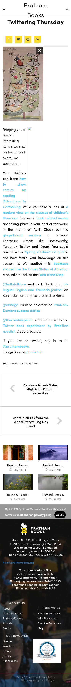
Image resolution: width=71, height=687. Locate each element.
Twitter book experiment (25, 325)
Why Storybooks (47, 618)
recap (15, 363)
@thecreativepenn (17, 319)
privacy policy (42, 515)
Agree (60, 515)
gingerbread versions (22, 235)
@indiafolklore (14, 284)
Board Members (13, 613)
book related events (52, 218)
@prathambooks (16, 346)
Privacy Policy (47, 677)
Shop (41, 628)
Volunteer (8, 646)
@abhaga (10, 304)
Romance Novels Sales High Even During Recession (40, 389)
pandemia (34, 352)
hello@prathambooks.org (18, 562)
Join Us (7, 656)
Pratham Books (36, 5)
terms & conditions (16, 515)
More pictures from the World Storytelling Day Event (31, 421)
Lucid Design (47, 680)
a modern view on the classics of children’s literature (35, 212)
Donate (7, 641)
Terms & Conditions (27, 677)
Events (7, 651)
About (6, 608)
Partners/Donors (13, 618)
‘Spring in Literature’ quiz (44, 252)
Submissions (10, 660)
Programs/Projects (49, 613)
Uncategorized (29, 363)
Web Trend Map (51, 274)
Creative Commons (49, 623)
